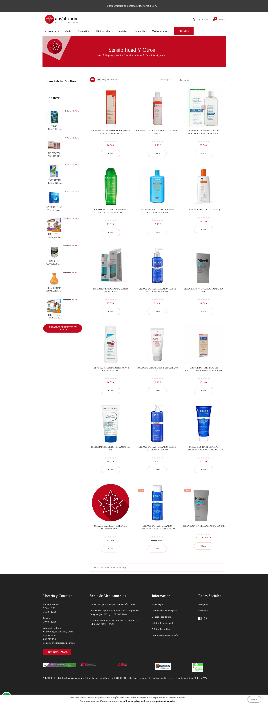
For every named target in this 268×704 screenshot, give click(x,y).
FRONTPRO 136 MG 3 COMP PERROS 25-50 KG (54, 235)
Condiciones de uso (161, 617)
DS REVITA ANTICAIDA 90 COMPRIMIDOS (54, 154)
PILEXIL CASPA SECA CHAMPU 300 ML (204, 526)
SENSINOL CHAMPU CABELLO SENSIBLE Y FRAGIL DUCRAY (203, 132)
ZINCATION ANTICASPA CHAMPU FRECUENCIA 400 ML (157, 211)
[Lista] (98, 79)
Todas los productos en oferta (62, 328)
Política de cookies (161, 629)
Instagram (203, 604)
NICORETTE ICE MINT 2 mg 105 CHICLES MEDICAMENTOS (54, 181)
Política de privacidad (162, 623)
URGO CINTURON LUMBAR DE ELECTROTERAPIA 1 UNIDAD (54, 127)
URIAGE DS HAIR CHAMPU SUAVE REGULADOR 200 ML (157, 290)
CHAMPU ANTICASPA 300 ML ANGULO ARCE (157, 132)
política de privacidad (134, 701)
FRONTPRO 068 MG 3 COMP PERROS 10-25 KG (54, 316)
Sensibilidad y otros (61, 81)
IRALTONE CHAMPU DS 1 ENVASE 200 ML (157, 369)
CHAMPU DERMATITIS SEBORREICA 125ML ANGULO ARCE (110, 132)
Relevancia (202, 80)
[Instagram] (205, 619)
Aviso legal (157, 604)
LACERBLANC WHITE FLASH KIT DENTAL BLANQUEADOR (54, 208)
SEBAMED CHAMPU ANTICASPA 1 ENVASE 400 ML (110, 369)
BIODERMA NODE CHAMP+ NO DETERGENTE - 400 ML (110, 211)
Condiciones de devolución (165, 635)
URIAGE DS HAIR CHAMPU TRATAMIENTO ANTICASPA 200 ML (157, 527)
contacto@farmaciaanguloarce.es (59, 643)
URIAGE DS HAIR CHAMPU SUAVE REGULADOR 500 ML (157, 448)
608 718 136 (49, 639)
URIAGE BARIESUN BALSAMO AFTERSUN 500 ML (110, 527)
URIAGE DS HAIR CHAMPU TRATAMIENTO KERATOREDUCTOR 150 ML (203, 448)
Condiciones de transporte (164, 610)
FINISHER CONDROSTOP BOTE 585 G (54, 262)
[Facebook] (200, 619)
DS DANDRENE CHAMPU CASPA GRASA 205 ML (110, 290)
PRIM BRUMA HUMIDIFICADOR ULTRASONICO (54, 289)
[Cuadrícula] (92, 79)
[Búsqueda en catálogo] (194, 19)
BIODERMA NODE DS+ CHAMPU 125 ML (110, 448)
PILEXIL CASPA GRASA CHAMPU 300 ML (203, 290)
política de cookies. (165, 701)
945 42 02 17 (49, 635)
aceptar (254, 699)
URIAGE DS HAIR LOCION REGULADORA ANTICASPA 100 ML (204, 369)
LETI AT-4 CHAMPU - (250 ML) (204, 209)
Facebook (203, 610)
